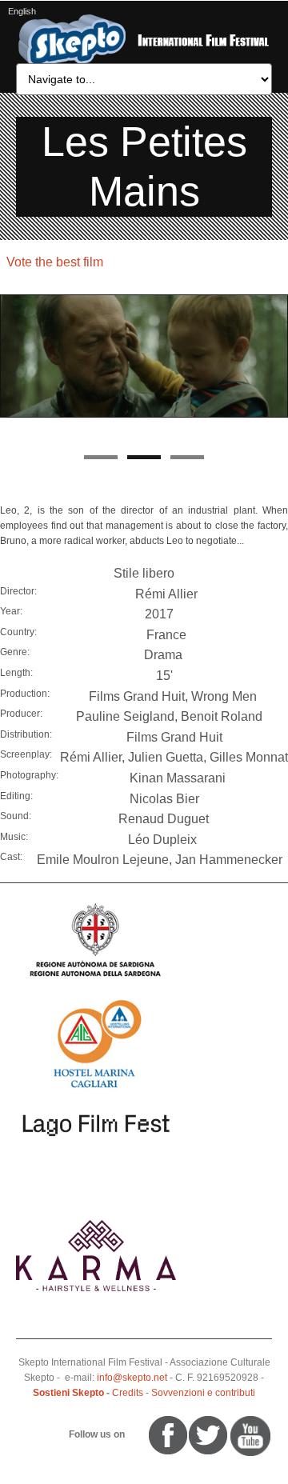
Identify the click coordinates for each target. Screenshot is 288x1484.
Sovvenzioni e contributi (203, 1392)
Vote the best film (54, 262)
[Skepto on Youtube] (134, 1434)
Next (276, 370)
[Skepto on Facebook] (166, 1434)
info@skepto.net (132, 1377)
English (22, 11)
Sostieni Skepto (68, 1392)
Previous (12, 370)
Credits (127, 1392)
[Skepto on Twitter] (141, 1434)
